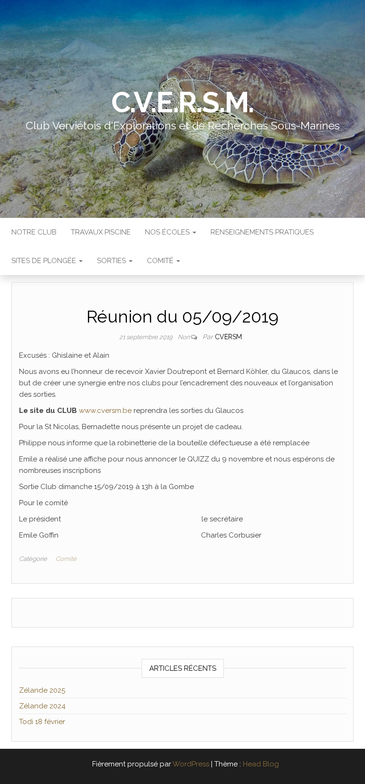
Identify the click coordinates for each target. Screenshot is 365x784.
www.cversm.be (105, 410)
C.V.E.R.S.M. (182, 102)
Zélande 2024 (42, 706)
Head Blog (261, 764)
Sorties (112, 260)
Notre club (34, 232)
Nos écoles (168, 232)
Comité (161, 260)
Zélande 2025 (42, 690)
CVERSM (228, 337)
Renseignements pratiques (262, 232)
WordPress (191, 764)
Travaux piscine (101, 232)
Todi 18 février (42, 721)
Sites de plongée (44, 260)
